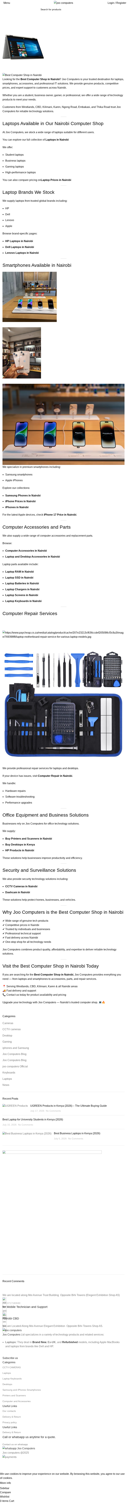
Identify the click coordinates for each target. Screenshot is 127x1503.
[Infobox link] (63, 1303)
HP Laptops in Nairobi (19, 241)
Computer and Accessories (16, 1401)
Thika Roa (102, 107)
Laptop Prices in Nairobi (56, 180)
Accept (18, 1483)
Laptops (6, 1373)
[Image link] (12, 1330)
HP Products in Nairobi (19, 850)
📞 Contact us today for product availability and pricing (34, 994)
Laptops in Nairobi (57, 139)
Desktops (7, 1384)
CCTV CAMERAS (11, 1367)
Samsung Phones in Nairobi (23, 495)
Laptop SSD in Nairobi (19, 577)
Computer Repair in (50, 775)
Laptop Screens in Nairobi (21, 595)
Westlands (28, 107)
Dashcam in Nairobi (17, 892)
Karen (57, 107)
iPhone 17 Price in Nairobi (60, 514)
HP (7, 208)
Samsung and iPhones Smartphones (21, 1390)
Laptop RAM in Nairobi (19, 571)
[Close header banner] (4, 1463)
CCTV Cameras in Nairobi (21, 886)
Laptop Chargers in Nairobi (22, 589)
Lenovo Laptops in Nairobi (22, 252)
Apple (8, 226)
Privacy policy (9, 1422)
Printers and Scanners (14, 1395)
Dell (7, 214)
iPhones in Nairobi (16, 507)
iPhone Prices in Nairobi (20, 501)
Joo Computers (11, 1334)
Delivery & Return (11, 1416)
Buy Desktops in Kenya (20, 844)
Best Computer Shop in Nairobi (53, 974)
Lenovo (9, 220)
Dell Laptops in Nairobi (19, 247)
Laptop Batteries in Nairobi (22, 583)
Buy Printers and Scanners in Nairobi (28, 838)
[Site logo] (63, 2)
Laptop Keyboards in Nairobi (23, 601)
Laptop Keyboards (12, 1378)
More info (5, 1483)
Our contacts (9, 1411)
